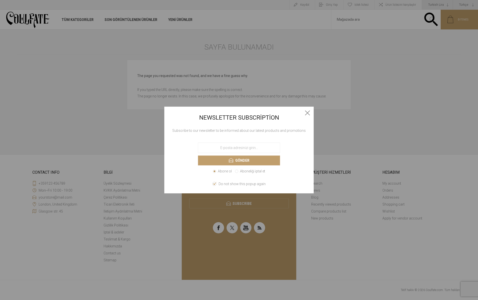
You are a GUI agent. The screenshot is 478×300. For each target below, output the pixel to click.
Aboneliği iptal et (252, 171)
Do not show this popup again (242, 184)
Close (307, 113)
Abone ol (225, 171)
